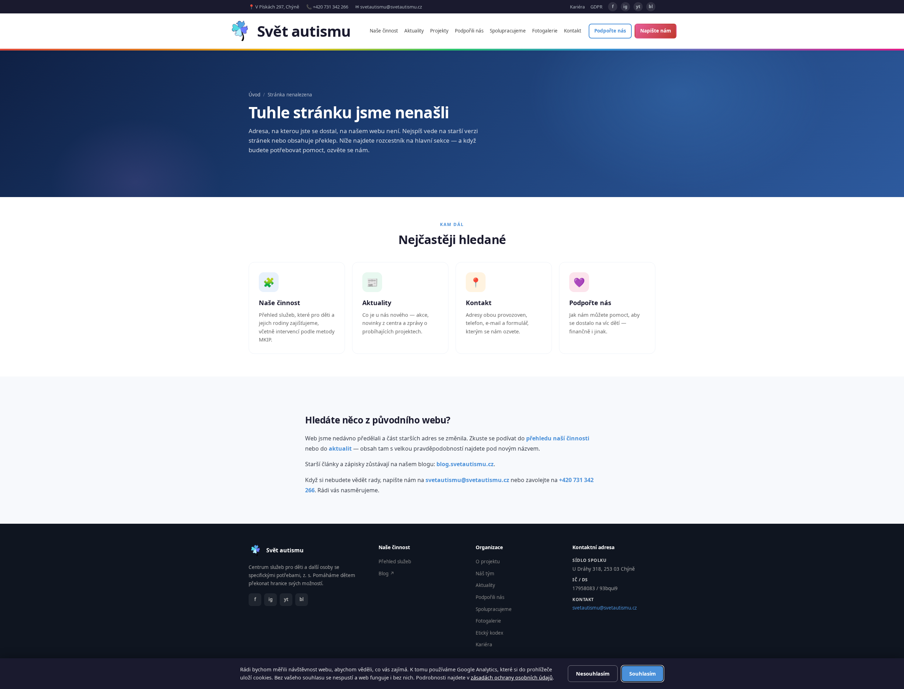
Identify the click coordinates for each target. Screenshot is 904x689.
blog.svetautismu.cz (465, 464)
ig (625, 7)
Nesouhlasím (592, 673)
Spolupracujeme (508, 31)
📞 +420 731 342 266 (327, 7)
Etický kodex (489, 633)
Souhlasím (642, 673)
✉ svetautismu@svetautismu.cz (388, 7)
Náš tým (485, 573)
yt (638, 7)
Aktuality (414, 31)
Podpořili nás (469, 31)
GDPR (596, 7)
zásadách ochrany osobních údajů (512, 677)
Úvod (254, 94)
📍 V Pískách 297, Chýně (274, 7)
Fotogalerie (545, 31)
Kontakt (572, 31)
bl (651, 7)
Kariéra (577, 7)
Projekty (439, 31)
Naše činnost (384, 31)
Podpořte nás (610, 31)
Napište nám (655, 31)
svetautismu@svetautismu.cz (467, 480)
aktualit (340, 448)
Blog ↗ (386, 573)
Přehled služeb (395, 561)
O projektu (488, 561)
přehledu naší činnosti (557, 438)
